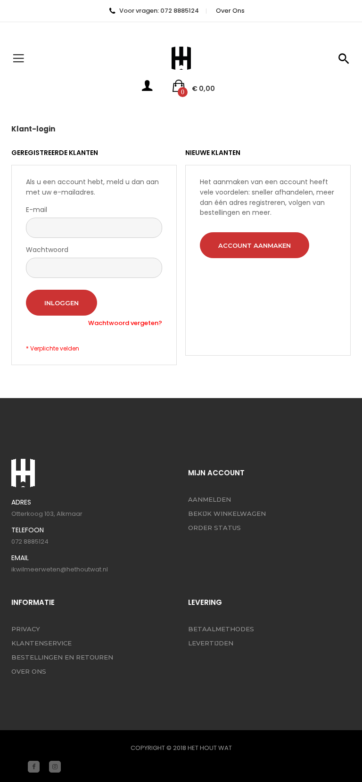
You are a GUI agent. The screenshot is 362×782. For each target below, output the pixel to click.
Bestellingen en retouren (62, 657)
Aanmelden (209, 499)
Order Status (214, 527)
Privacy (25, 629)
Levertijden (210, 643)
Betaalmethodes (221, 629)
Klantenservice (41, 643)
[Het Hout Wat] (181, 58)
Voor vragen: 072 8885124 (159, 10)
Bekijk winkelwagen (227, 513)
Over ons (230, 10)
